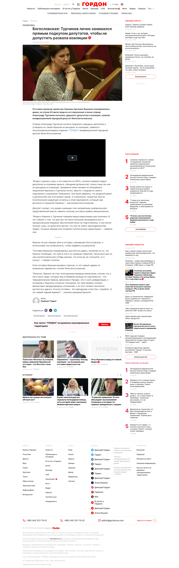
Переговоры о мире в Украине (83, 13)
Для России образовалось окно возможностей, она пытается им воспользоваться (140, 46)
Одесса (71, 459)
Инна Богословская (54, 316)
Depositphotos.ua (56, 539)
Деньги (25, 459)
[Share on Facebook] (46, 310)
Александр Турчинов (70, 316)
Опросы (142, 8)
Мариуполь (73, 477)
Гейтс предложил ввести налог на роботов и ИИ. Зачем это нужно (139, 309)
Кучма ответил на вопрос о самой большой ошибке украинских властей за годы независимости (141, 190)
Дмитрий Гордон (102, 450)
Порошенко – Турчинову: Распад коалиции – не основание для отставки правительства (72, 361)
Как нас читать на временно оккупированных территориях (144, 471)
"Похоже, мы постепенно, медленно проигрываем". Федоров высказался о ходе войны (142, 219)
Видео (133, 8)
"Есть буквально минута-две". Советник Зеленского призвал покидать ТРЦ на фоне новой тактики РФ (138, 288)
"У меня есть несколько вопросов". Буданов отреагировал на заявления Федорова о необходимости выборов (141, 204)
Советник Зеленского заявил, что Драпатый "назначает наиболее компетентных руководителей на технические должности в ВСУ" (142, 164)
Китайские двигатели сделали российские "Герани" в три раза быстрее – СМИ (138, 350)
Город (70, 445)
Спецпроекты (51, 501)
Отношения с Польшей (108, 13)
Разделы (48, 445)
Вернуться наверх (144, 520)
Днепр (70, 472)
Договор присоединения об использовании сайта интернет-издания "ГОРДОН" (122, 471)
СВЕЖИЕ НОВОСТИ (134, 245)
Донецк (71, 463)
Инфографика (28, 490)
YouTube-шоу (51, 497)
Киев (70, 450)
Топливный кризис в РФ (57, 13)
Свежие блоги (133, 21)
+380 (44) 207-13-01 (36, 520)
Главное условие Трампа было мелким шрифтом (138, 26)
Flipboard (99, 492)
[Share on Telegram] (55, 310)
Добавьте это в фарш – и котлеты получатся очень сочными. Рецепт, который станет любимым (141, 428)
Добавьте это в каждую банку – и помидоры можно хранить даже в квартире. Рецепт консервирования (143, 383)
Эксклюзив (113, 8)
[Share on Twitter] (50, 310)
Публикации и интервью (48, 8)
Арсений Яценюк (39, 316)
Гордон (25, 21)
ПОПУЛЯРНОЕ (132, 154)
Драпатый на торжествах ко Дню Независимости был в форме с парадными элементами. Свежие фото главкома (141, 413)
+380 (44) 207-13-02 (74, 520)
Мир (24, 463)
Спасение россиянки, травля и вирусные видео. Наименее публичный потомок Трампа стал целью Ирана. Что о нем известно (140, 275)
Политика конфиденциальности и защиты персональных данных (122, 460)
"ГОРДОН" (73, 130)
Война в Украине (29, 450)
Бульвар (94, 8)
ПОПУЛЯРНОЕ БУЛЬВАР (137, 363)
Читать (104, 324)
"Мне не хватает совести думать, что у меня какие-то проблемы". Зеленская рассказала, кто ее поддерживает (141, 398)
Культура (26, 472)
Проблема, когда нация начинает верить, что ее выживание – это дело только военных (140, 68)
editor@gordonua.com (113, 520)
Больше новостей (140, 357)
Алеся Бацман (101, 483)
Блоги (85, 8)
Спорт (25, 468)
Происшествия (29, 486)
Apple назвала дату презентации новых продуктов (138, 317)
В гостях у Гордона (71, 8)
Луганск (71, 481)
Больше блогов (140, 76)
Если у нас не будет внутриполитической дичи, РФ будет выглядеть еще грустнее (140, 35)
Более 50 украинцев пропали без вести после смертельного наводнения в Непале (140, 327)
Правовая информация (146, 463)
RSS (96, 497)
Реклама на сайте (144, 459)
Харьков (71, 468)
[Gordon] (94, 4)
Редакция (141, 454)
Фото (124, 8)
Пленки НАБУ (126, 13)
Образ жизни (28, 481)
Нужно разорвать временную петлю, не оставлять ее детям (139, 57)
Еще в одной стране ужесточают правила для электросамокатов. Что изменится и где (140, 253)
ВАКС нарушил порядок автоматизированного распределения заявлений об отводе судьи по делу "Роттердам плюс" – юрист (140, 339)
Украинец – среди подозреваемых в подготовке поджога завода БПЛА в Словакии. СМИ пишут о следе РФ (140, 263)
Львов (70, 454)
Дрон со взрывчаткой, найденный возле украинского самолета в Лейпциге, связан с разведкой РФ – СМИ (139, 300)
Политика (33, 21)
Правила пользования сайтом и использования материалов (122, 450)
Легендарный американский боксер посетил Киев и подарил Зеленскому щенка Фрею (143, 177)
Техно (25, 477)
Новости (31, 8)
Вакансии (141, 450)
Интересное (28, 494)
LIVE (103, 8)
